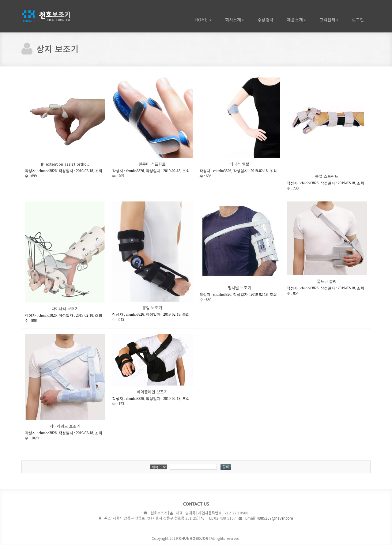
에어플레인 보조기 (152, 392)
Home (202, 20)
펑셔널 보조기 (239, 288)
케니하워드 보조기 (65, 426)
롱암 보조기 (152, 307)
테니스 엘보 (239, 164)
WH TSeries (55, 16)
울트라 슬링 (327, 281)
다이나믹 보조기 (64, 308)
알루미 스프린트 (152, 164)
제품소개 (295, 20)
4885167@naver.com (275, 518)
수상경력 (265, 20)
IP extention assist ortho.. (65, 164)
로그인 (358, 20)
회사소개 (233, 20)
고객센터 (327, 20)
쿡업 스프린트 (326, 176)
